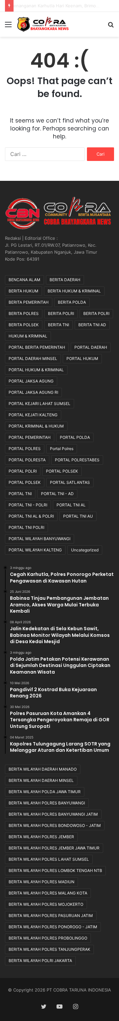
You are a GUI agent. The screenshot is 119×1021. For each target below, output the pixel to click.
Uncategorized (85, 549)
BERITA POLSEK (24, 324)
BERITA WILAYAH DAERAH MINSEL (41, 780)
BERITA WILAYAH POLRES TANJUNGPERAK (49, 949)
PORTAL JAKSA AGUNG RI (33, 392)
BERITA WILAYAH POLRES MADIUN (41, 881)
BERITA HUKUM (23, 290)
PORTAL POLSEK (62, 471)
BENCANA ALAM (24, 279)
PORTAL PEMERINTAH (30, 437)
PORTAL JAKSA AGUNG (31, 381)
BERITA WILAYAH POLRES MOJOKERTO (46, 904)
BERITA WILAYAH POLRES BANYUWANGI (47, 802)
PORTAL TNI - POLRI (28, 504)
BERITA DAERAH (65, 279)
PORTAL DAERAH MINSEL (33, 358)
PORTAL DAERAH (90, 347)
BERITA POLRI (61, 313)
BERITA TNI (58, 324)
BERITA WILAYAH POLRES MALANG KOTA (48, 893)
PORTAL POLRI (23, 471)
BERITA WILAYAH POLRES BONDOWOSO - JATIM (55, 825)
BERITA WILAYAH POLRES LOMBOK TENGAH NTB (55, 870)
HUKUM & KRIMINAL (28, 335)
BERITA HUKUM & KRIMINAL (74, 290)
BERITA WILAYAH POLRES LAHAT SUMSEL (49, 859)
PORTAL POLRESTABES (77, 459)
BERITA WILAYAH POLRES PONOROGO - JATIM (53, 926)
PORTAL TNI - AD (57, 493)
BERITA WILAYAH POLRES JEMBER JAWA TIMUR (54, 847)
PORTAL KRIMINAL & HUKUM (36, 426)
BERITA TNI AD (92, 324)
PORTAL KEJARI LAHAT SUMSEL (39, 403)
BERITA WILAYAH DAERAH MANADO (43, 769)
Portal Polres (61, 448)
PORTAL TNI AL (71, 504)
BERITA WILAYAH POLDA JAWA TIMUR (45, 791)
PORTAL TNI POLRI (26, 527)
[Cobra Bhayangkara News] (43, 24)
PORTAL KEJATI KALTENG (33, 414)
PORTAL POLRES (25, 448)
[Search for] (110, 26)
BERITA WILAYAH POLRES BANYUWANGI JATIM (53, 814)
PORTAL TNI (20, 493)
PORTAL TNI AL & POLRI (31, 516)
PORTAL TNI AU (78, 516)
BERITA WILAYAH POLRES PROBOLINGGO (48, 938)
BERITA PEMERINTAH (29, 302)
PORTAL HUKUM (82, 358)
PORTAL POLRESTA (27, 459)
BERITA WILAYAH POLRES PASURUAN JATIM (51, 915)
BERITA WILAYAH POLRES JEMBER (41, 836)
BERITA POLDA (72, 302)
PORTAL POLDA (75, 437)
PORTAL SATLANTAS (70, 482)
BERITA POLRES (24, 313)
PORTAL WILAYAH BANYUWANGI (39, 538)
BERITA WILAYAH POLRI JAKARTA (40, 960)
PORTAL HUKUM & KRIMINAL (36, 369)
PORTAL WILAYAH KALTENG (35, 549)
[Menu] (8, 26)
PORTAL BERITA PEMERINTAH (37, 347)
